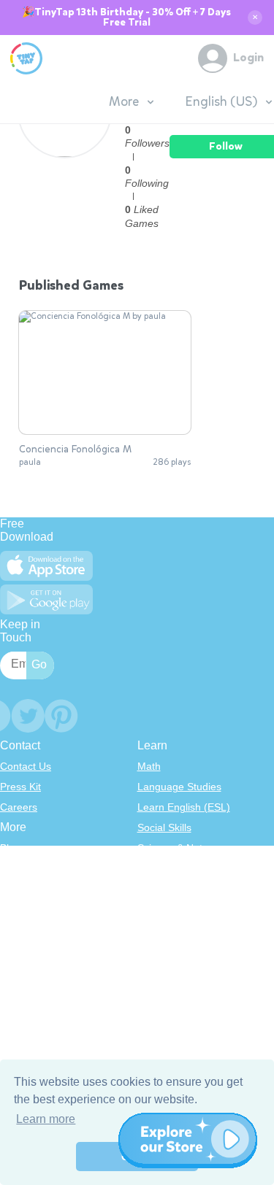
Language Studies (179, 786)
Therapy (156, 950)
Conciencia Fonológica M (75, 449)
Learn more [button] (45, 1119)
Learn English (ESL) (183, 807)
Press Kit (20, 786)
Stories (153, 889)
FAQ (10, 889)
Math (149, 766)
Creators (20, 929)
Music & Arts (165, 909)
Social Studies (169, 929)
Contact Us (25, 766)
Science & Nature (177, 848)
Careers (18, 807)
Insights (18, 909)
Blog (10, 848)
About (13, 868)
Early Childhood (173, 868)
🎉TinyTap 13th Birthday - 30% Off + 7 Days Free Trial (126, 17)
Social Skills (164, 827)
